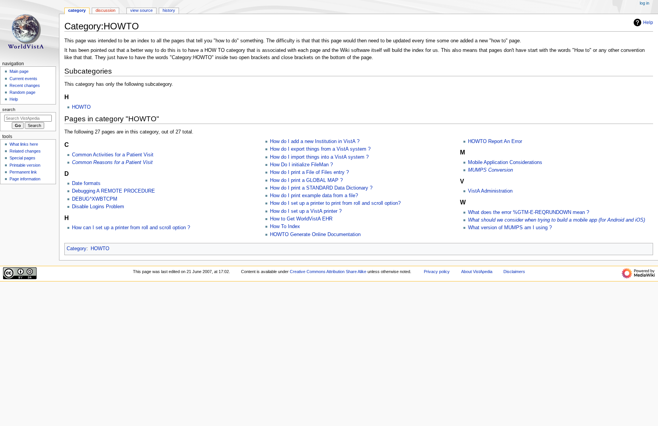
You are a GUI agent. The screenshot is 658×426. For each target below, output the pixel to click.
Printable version (25, 165)
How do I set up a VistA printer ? (306, 211)
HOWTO (81, 107)
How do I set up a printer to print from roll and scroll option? (335, 203)
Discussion (105, 10)
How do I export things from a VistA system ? (320, 149)
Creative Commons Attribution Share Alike (328, 271)
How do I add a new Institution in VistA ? (314, 141)
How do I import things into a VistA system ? (319, 157)
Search (8, 109)
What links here (24, 144)
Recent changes (25, 85)
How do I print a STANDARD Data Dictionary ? (321, 188)
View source (141, 10)
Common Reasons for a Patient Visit (112, 162)
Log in (644, 3)
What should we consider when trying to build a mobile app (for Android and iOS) (556, 220)
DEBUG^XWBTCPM (94, 199)
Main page (19, 71)
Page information (25, 179)
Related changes (25, 151)
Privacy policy (437, 271)
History (169, 10)
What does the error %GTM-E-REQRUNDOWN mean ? (528, 212)
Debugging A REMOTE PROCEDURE (113, 191)
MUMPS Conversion (490, 170)
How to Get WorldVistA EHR (301, 219)
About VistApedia (476, 271)
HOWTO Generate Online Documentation (315, 234)
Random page (22, 92)
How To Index (285, 226)
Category (76, 248)
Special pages (22, 158)
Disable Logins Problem (98, 206)
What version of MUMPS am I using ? (510, 227)
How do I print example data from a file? (314, 195)
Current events (23, 78)
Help (648, 22)
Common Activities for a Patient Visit (112, 155)
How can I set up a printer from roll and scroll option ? (131, 227)
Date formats (86, 183)
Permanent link (23, 172)
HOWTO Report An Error (495, 141)
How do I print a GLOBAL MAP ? (306, 180)
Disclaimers (514, 271)
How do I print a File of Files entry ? (309, 172)
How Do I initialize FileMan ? (301, 164)
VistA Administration (490, 191)
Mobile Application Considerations (505, 162)
